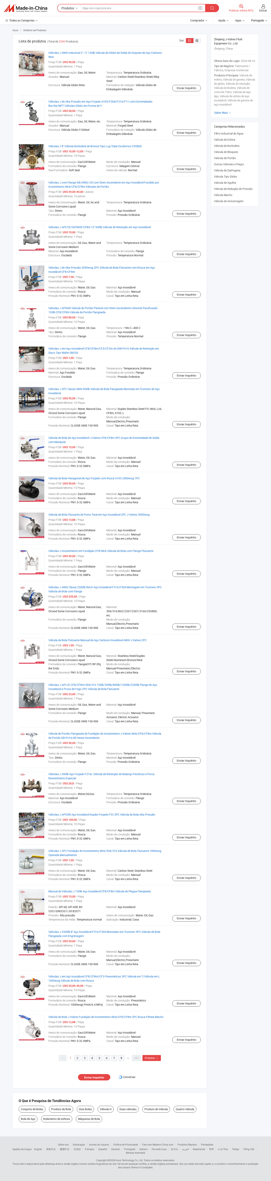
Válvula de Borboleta (226, 146)
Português (129, 1149)
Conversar (129, 1077)
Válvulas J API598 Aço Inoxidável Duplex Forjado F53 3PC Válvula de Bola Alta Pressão (101, 814)
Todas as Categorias (22, 20)
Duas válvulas (127, 1109)
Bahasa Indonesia (135, 1152)
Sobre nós (63, 1144)
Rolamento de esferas (56, 1119)
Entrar (263, 10)
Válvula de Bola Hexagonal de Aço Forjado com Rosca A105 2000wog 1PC (94, 478)
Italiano (143, 1149)
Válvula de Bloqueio (226, 152)
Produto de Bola (61, 1109)
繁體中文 (64, 1149)
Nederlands (199, 1149)
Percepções (207, 1144)
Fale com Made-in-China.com (157, 1144)
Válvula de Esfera (224, 139)
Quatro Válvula (185, 1109)
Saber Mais (223, 112)
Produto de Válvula (156, 1109)
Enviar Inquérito (186, 88)
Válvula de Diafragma (227, 170)
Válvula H (105, 1109)
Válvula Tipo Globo (225, 176)
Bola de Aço (28, 1119)
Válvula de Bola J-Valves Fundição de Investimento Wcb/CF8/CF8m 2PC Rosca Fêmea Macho (105, 1017)
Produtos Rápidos (187, 1144)
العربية (185, 1149)
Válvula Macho (223, 195)
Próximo (152, 1058)
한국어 (174, 1149)
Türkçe (235, 1149)
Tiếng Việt (248, 1149)
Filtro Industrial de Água (228, 133)
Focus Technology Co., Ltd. (129, 1160)
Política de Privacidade (125, 1144)
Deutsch (115, 1149)
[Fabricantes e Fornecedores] (25, 8)
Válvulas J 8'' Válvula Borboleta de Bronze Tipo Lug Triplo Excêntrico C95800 (95, 146)
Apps (238, 20)
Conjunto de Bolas (32, 1109)
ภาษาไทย (223, 1149)
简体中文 (51, 1149)
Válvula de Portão (225, 158)
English (38, 1149)
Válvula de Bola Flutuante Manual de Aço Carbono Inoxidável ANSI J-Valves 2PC (97, 640)
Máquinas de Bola (89, 1119)
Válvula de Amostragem (228, 201)
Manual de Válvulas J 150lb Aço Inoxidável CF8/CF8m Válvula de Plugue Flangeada (99, 891)
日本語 (77, 1149)
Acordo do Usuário (99, 1144)
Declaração (79, 1144)
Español (102, 1149)
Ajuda (221, 20)
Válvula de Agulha (225, 183)
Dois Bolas (85, 1109)
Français (89, 1149)
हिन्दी (211, 1149)
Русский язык (159, 1149)
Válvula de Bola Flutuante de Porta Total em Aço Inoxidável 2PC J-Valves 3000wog (99, 514)
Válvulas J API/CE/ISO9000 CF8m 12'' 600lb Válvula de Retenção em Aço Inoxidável (99, 227)
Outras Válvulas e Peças (229, 164)
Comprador (197, 20)
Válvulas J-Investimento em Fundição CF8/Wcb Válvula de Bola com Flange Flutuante (100, 551)
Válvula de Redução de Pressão (233, 189)
